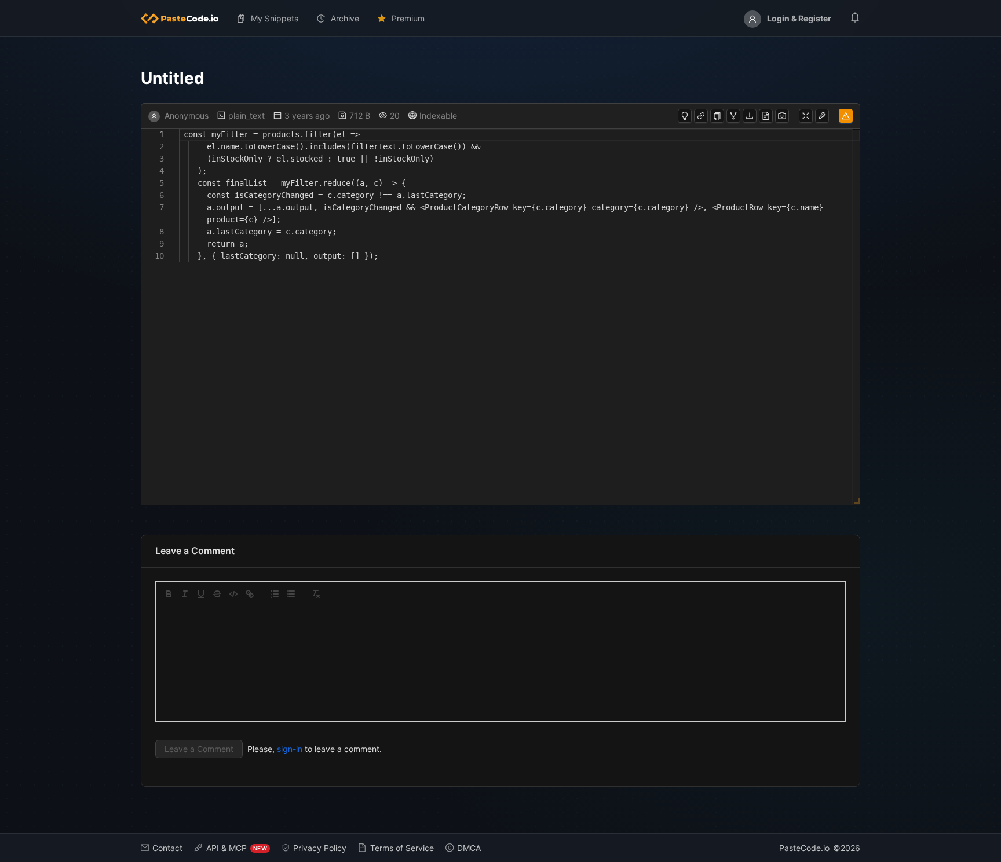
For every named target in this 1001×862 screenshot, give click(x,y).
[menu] (500, 18)
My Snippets (274, 18)
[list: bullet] (291, 594)
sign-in (289, 749)
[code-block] (233, 594)
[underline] (201, 594)
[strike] (217, 594)
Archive (345, 18)
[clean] (316, 594)
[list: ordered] (274, 594)
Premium (408, 18)
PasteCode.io (804, 848)
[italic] (185, 594)
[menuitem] (184, 18)
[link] (250, 594)
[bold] (168, 594)
